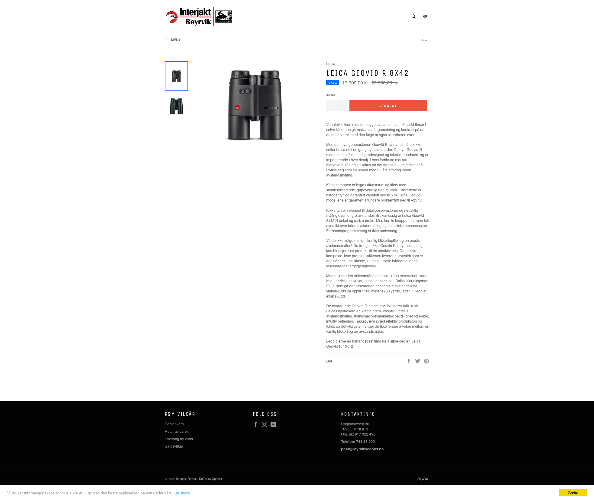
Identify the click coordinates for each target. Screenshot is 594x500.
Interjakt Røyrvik (186, 478)
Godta (573, 492)
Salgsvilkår (174, 446)
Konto (425, 40)
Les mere (182, 493)
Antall (331, 95)
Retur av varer (176, 431)
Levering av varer (179, 438)
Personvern (174, 423)
